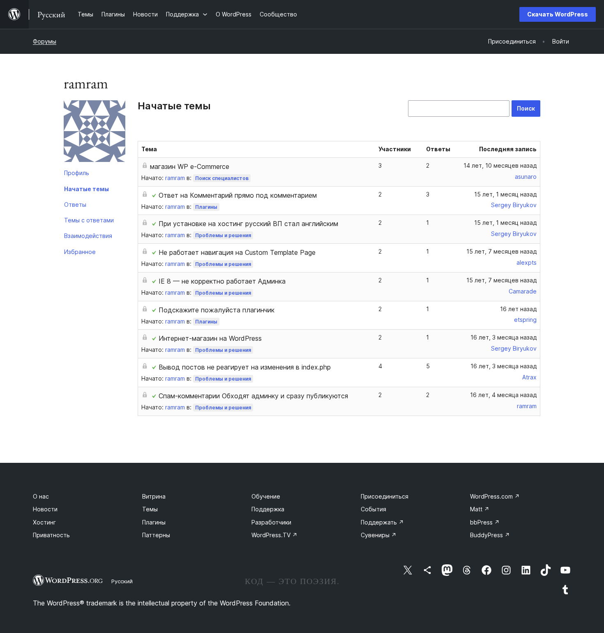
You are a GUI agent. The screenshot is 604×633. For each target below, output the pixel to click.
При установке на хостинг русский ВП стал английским (248, 223)
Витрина (154, 496)
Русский (122, 581)
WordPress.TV (274, 534)
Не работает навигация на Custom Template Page (237, 252)
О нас (41, 496)
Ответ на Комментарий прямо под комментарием (238, 195)
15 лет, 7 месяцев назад (501, 251)
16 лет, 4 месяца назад (503, 394)
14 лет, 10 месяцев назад (500, 165)
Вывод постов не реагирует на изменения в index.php (245, 367)
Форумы (44, 41)
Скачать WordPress (557, 14)
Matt (479, 509)
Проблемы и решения (223, 235)
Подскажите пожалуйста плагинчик (216, 310)
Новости (45, 509)
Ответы (75, 204)
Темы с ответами (89, 220)
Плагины (206, 207)
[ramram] (94, 132)
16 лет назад (518, 308)
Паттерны (156, 534)
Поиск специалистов (222, 178)
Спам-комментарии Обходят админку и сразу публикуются (253, 396)
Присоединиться (384, 496)
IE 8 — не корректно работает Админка (222, 281)
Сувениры (379, 534)
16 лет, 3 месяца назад (503, 337)
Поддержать (382, 522)
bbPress (485, 522)
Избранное (80, 251)
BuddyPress (490, 534)
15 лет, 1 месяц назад (505, 194)
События (373, 509)
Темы (150, 509)
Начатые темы (86, 188)
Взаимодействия (88, 235)
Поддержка (267, 509)
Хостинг (44, 522)
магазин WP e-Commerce (189, 166)
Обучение (265, 496)
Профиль (76, 172)
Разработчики (271, 522)
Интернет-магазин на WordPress (210, 338)
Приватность (51, 534)
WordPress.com (495, 496)
